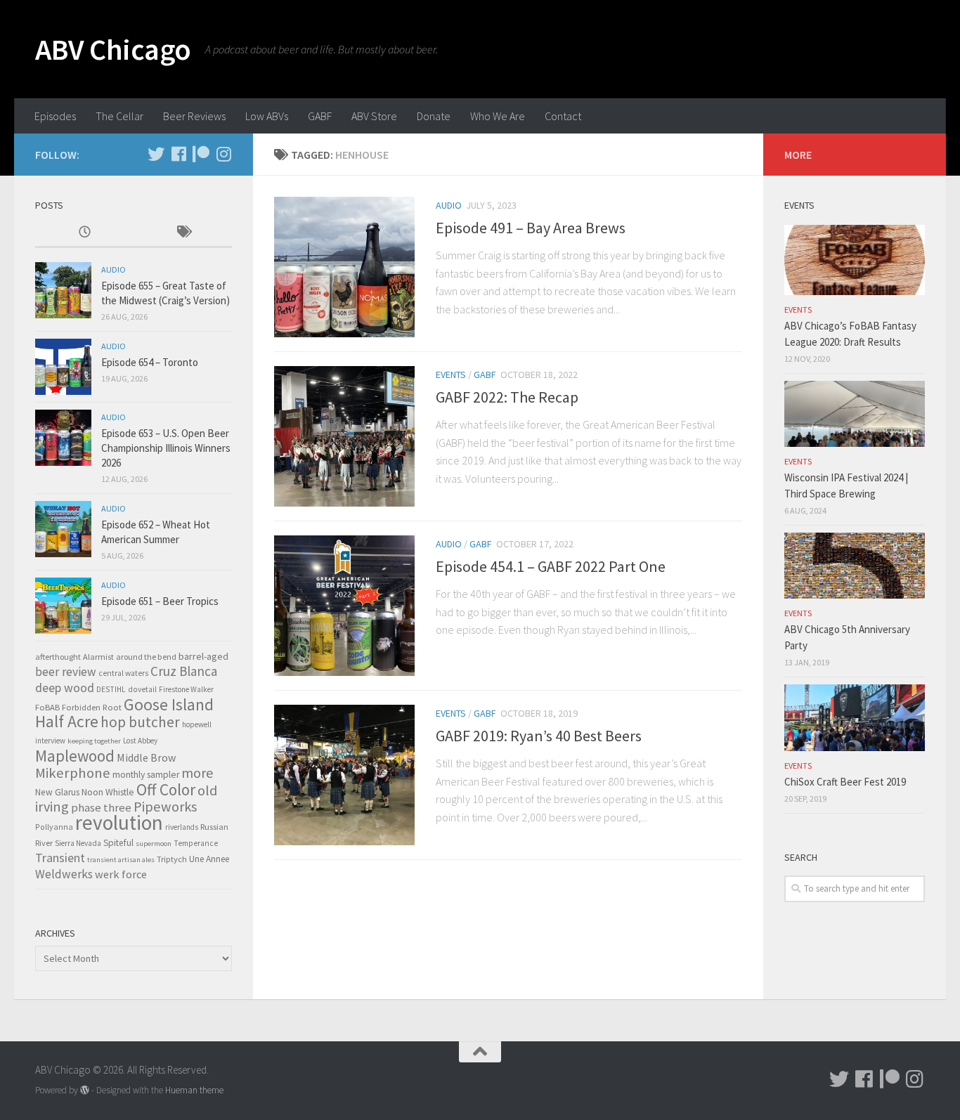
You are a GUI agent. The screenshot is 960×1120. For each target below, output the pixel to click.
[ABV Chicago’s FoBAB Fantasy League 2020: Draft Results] (854, 260)
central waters (123, 673)
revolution (119, 822)
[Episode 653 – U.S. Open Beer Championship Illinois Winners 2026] (63, 438)
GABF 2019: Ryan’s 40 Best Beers (539, 735)
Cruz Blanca (183, 671)
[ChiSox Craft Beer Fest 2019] (854, 717)
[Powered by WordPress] (84, 1090)
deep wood (64, 688)
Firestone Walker (186, 689)
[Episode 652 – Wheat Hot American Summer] (63, 529)
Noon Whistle (108, 792)
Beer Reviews (194, 116)
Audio (449, 205)
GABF (320, 116)
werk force (121, 874)
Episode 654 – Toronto (149, 362)
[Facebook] (178, 153)
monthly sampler (145, 775)
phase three (101, 807)
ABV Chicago (113, 49)
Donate (433, 116)
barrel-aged (203, 656)
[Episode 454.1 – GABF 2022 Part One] (344, 605)
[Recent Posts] (84, 233)
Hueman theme (194, 1090)
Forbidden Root (92, 706)
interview (50, 740)
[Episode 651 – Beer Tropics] (63, 606)
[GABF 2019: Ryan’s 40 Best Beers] (344, 775)
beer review (65, 671)
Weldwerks (64, 874)
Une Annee (209, 859)
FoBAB (47, 706)
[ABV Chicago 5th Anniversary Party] (854, 566)
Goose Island (169, 704)
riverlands (181, 827)
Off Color (165, 789)
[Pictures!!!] (223, 153)
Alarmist (98, 656)
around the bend (146, 656)
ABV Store (374, 116)
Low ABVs (266, 116)
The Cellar (119, 116)
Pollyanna (54, 826)
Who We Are (497, 116)
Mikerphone (72, 773)
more (197, 772)
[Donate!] (201, 153)
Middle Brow (146, 757)
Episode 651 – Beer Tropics (160, 601)
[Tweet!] (156, 153)
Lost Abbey (140, 740)
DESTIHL (111, 689)
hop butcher (140, 721)
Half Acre (66, 721)
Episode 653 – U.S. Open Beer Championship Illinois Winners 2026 (166, 447)
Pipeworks (165, 806)
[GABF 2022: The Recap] (344, 436)
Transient (60, 858)
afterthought (58, 656)
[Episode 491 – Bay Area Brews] (344, 267)
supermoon (153, 843)
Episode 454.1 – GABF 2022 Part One (551, 566)
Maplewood (75, 755)
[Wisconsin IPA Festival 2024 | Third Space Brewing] (854, 414)
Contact (563, 116)
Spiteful (118, 843)
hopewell (197, 724)
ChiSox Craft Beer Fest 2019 (845, 781)
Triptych (172, 858)
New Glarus (57, 792)
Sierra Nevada (78, 843)
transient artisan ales (121, 859)
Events (451, 374)
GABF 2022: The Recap (507, 397)
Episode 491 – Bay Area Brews (530, 227)
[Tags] (183, 233)
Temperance (196, 843)
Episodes (55, 116)
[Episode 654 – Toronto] (63, 367)
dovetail (142, 689)
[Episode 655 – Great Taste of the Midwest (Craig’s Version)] (63, 290)
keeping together (94, 740)
